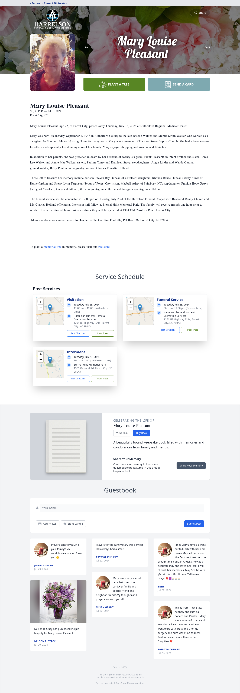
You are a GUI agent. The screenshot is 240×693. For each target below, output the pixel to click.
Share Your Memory (191, 465)
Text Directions (78, 333)
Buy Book (141, 433)
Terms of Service (129, 677)
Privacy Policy (110, 677)
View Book (122, 433)
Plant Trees (102, 333)
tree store (104, 246)
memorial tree (52, 246)
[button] (50, 307)
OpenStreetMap (124, 683)
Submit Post (194, 523)
